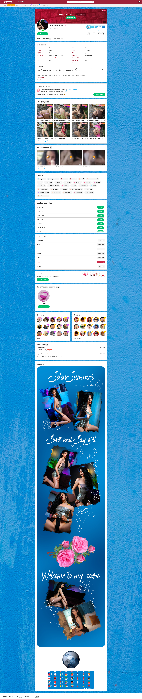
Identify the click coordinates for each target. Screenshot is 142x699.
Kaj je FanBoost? (101, 30)
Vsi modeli (3, 5)
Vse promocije (27, 5)
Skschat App (45, 5)
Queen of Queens (72, 89)
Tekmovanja (36, 5)
